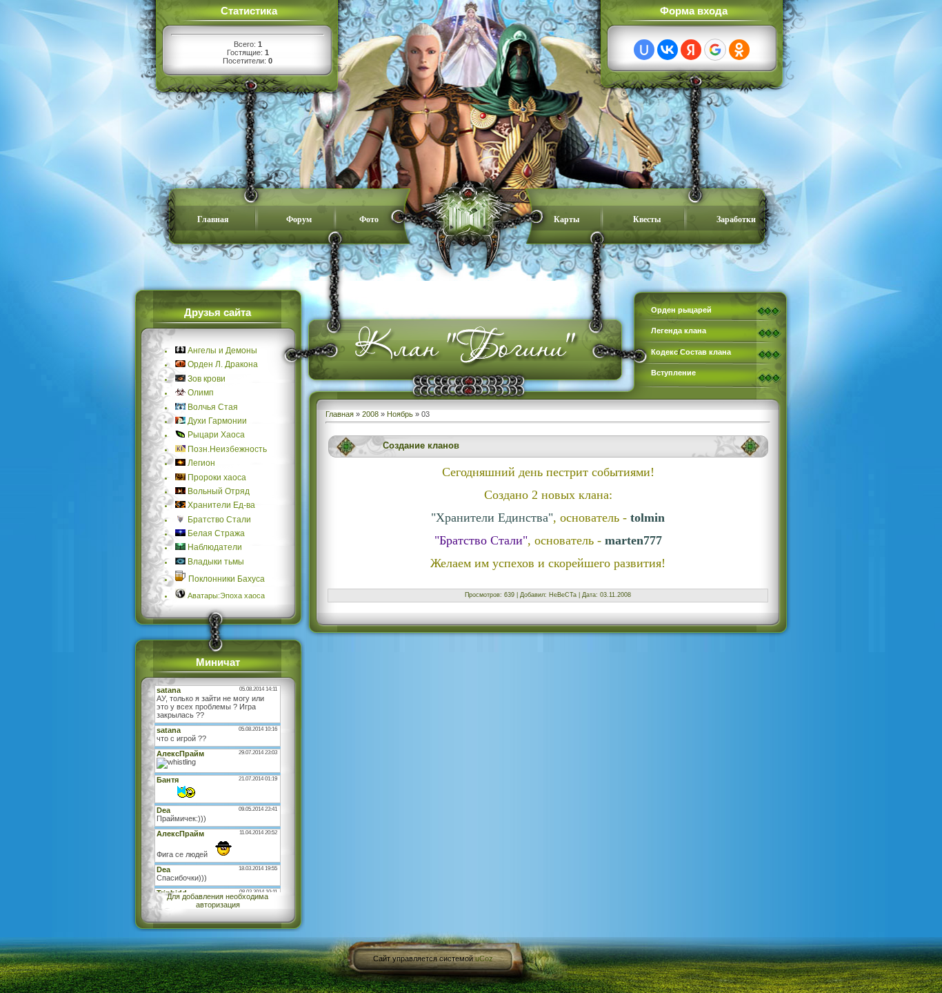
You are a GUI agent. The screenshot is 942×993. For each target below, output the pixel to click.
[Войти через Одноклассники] (739, 49)
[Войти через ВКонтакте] (667, 49)
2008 (370, 414)
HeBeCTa (563, 594)
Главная (339, 414)
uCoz (484, 958)
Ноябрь (400, 414)
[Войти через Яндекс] (691, 49)
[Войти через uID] (644, 49)
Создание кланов (421, 445)
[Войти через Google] (715, 50)
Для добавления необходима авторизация (217, 900)
